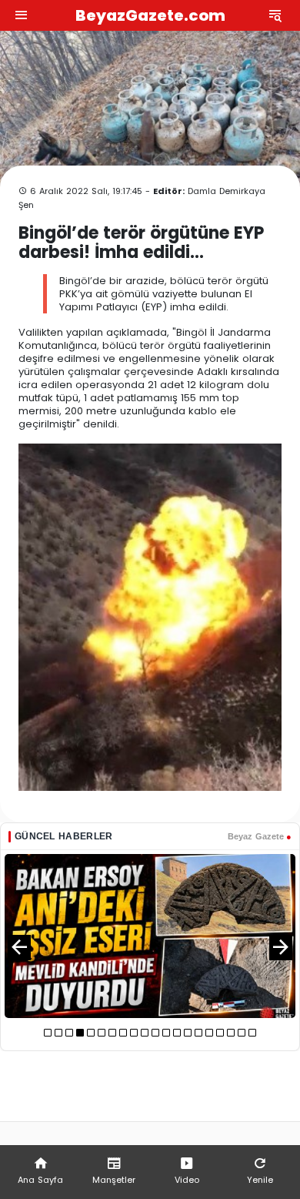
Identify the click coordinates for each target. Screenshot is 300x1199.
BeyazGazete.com (150, 15)
